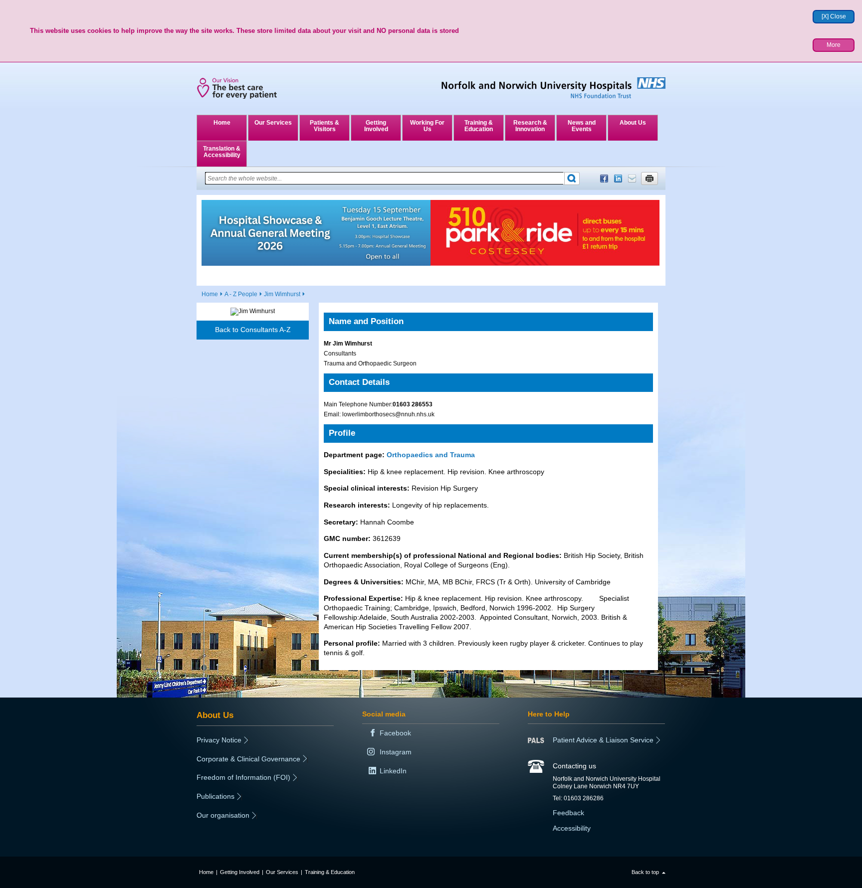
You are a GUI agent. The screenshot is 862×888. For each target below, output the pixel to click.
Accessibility (572, 828)
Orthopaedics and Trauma (431, 455)
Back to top (645, 872)
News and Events (582, 126)
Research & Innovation (530, 126)
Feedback (568, 813)
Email (632, 178)
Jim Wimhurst (282, 294)
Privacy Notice (219, 740)
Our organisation (223, 815)
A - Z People (240, 294)
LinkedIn (618, 178)
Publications (215, 796)
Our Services (273, 122)
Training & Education (478, 126)
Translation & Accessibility (221, 152)
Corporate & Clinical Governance (248, 759)
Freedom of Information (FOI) (243, 777)
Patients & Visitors (324, 126)
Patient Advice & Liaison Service (603, 740)
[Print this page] (649, 178)
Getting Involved (376, 126)
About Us (633, 122)
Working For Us (427, 126)
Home (222, 122)
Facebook (604, 178)
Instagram (396, 752)
